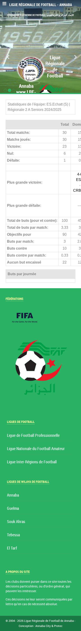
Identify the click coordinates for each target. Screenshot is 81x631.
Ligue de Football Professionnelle (33, 435)
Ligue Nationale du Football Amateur (36, 448)
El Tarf (12, 548)
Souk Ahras (16, 521)
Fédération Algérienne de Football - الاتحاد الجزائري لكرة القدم (40, 15)
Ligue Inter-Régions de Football (32, 462)
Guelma (13, 508)
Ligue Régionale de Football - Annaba (40, 5)
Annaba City (43, 626)
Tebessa (13, 535)
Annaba (13, 495)
